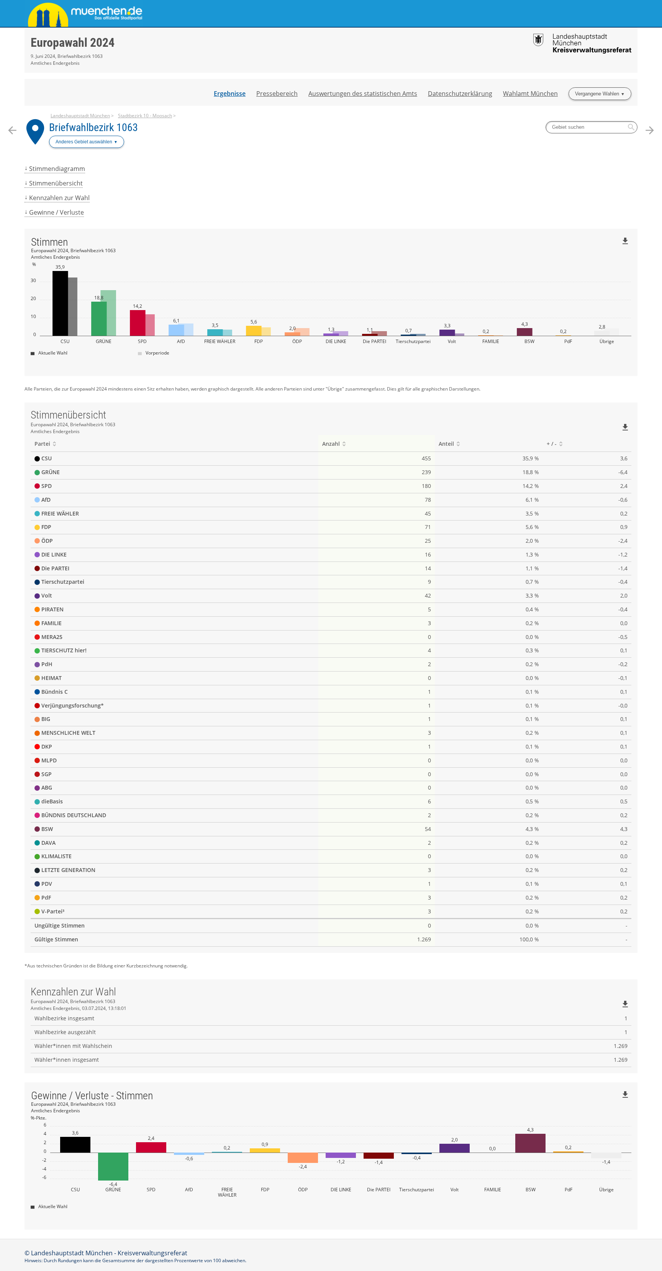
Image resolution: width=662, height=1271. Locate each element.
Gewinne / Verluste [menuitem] (56, 212)
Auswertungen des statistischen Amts (362, 93)
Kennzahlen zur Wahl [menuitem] (59, 198)
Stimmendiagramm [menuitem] (57, 168)
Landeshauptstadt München (80, 115)
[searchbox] (591, 127)
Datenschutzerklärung (460, 93)
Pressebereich (277, 93)
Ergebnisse (230, 93)
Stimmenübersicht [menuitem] (56, 183)
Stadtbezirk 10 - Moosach (145, 115)
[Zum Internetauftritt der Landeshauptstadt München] (178, 13)
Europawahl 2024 (73, 42)
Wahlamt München (530, 93)
